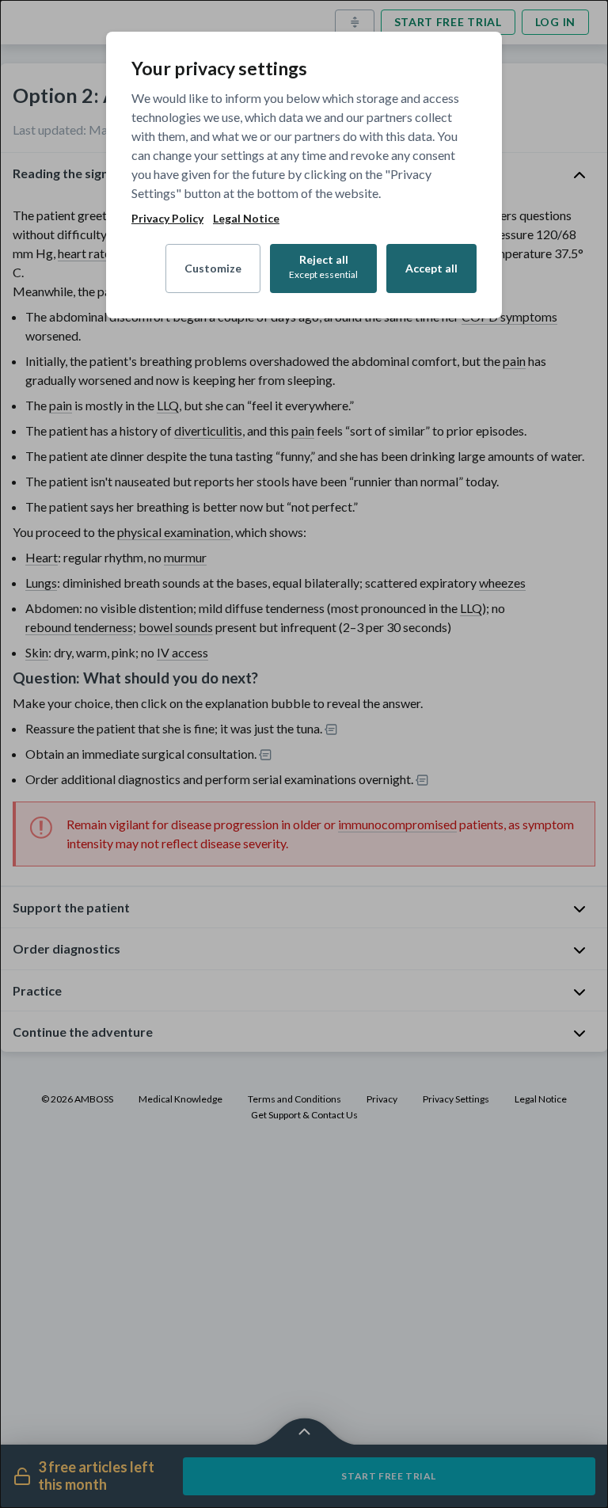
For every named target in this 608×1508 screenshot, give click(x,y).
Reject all (323, 266)
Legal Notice (246, 218)
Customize (212, 268)
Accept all (431, 268)
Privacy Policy (167, 218)
